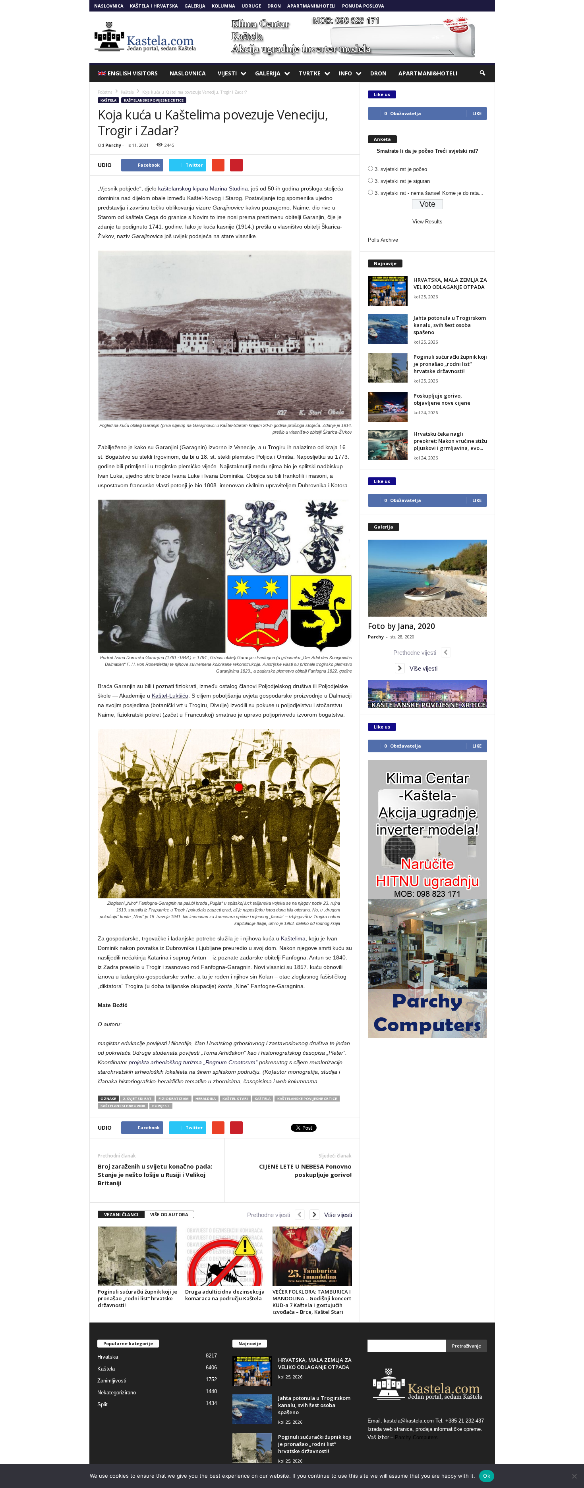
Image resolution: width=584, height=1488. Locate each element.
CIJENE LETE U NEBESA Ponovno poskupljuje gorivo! (305, 1170)
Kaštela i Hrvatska (154, 6)
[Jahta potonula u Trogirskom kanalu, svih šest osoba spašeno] (388, 329)
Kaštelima (293, 938)
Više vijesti (335, 1214)
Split (102, 1404)
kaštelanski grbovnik (123, 1105)
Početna (105, 92)
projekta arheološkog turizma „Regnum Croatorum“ (193, 1062)
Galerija (194, 6)
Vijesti (227, 73)
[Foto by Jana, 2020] (427, 578)
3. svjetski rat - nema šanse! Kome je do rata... (429, 193)
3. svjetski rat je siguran (402, 181)
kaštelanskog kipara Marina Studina (203, 188)
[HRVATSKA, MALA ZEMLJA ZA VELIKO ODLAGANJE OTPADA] (388, 291)
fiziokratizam (174, 1098)
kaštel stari (235, 1098)
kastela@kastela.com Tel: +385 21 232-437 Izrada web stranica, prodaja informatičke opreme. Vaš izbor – (425, 1429)
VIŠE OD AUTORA (169, 1214)
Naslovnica (109, 6)
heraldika (205, 1098)
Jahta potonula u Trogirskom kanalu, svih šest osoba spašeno (450, 325)
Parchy (113, 145)
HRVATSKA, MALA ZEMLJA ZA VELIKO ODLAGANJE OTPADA (450, 283)
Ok (486, 1476)
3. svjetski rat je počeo (401, 169)
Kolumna (223, 6)
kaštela (263, 1098)
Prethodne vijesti (271, 1214)
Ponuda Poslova (363, 6)
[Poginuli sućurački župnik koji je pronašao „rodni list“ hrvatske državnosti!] (137, 1256)
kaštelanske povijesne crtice (307, 1098)
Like (477, 113)
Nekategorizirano (116, 1393)
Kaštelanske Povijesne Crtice (154, 100)
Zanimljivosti (111, 1381)
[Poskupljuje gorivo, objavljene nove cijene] (388, 407)
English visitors (133, 73)
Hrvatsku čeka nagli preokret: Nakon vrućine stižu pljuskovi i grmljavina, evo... (450, 441)
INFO (345, 73)
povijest (161, 1105)
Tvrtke (310, 73)
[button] (483, 73)
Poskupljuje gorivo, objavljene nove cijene (442, 399)
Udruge (251, 6)
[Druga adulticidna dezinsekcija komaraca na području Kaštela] (225, 1256)
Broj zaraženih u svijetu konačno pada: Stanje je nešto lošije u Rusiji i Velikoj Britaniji (155, 1174)
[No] (574, 1476)
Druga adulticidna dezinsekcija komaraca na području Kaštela (225, 1295)
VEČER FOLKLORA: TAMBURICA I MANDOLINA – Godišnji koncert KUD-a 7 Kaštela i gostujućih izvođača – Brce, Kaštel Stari (312, 1301)
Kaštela (108, 100)
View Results (427, 222)
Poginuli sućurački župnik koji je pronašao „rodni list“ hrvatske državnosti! (137, 1298)
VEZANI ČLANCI (121, 1214)
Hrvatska (107, 1357)
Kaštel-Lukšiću (170, 695)
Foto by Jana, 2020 (401, 626)
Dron (274, 6)
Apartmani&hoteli (311, 6)
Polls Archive (383, 240)
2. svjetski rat (137, 1098)
